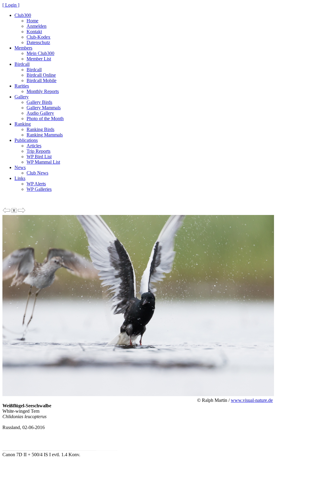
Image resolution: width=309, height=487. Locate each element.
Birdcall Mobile (41, 80)
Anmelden (36, 26)
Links (19, 178)
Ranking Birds (40, 129)
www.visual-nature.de (252, 400)
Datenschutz (38, 42)
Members (23, 47)
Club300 (22, 15)
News (20, 167)
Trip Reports (38, 151)
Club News (37, 172)
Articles (34, 145)
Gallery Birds (39, 102)
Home (32, 20)
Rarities (21, 85)
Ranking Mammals (45, 134)
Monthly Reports (43, 91)
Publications (26, 140)
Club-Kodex (38, 37)
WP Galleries (39, 189)
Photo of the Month (45, 118)
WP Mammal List (43, 162)
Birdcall (22, 64)
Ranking (22, 124)
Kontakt (34, 31)
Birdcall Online (41, 75)
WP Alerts (36, 183)
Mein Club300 (40, 53)
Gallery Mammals (44, 107)
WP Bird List (39, 156)
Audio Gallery (40, 113)
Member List (39, 58)
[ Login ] (10, 5)
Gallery (21, 96)
